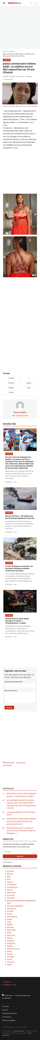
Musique (10, 927)
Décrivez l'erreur (11, 690)
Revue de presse (13, 949)
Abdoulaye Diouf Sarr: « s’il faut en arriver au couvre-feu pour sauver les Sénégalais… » (21, 830)
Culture (10, 890)
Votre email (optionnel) (13, 681)
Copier (29, 388)
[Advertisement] (20, 27)
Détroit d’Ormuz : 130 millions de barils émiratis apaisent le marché (19, 517)
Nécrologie (11, 930)
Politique (10, 941)
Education (11, 898)
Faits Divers (11, 908)
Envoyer (9, 707)
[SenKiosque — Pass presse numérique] (20, 774)
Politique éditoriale (9, 1013)
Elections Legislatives (15, 906)
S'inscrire (20, 856)
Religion (10, 946)
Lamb (9, 922)
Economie (11, 895)
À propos (5, 1006)
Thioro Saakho (20, 76)
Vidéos (9, 965)
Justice (9, 919)
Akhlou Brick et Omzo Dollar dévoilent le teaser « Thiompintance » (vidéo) (17, 620)
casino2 (10, 882)
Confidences (12, 884)
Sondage (10, 956)
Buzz (9, 879)
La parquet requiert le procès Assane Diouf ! (21, 813)
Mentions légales (8, 1020)
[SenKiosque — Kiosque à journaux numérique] (20, 998)
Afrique (10, 874)
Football (10, 911)
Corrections (6, 1017)
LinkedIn (28, 383)
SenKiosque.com (19, 1031)
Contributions (12, 887)
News (9, 932)
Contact (5, 1010)
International (12, 916)
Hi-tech (10, 914)
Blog (8, 876)
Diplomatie (11, 892)
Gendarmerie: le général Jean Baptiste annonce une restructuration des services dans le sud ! (21, 821)
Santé (9, 951)
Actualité (7, 60)
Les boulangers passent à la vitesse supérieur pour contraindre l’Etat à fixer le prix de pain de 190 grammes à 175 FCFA (21, 804)
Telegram (11, 388)
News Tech (11, 935)
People (9, 938)
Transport (11, 962)
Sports (9, 959)
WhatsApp (11, 383)
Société (10, 954)
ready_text (11, 943)
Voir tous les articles (20, 415)
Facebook (11, 378)
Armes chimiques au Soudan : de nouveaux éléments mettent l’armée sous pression (19, 568)
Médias (10, 924)
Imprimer (11, 392)
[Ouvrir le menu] (4, 3)
